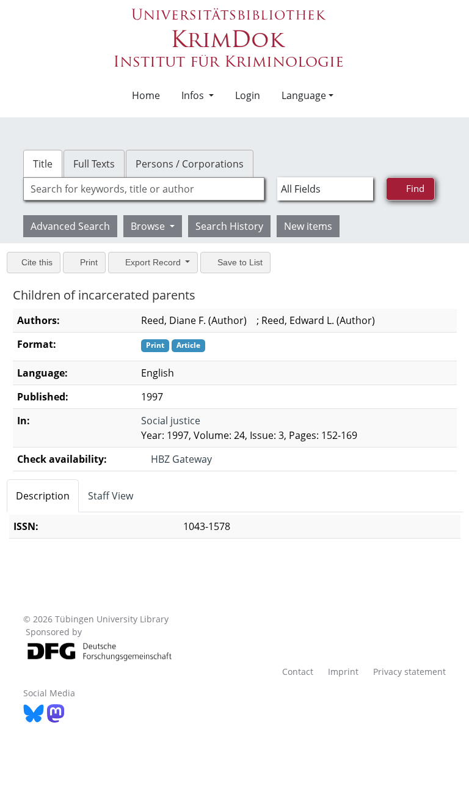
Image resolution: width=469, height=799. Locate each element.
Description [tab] (43, 496)
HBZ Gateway (182, 459)
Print (91, 262)
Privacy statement (409, 671)
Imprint (343, 671)
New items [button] (308, 226)
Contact (297, 671)
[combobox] (143, 189)
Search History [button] (229, 226)
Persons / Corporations (190, 164)
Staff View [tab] (110, 496)
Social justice (170, 420)
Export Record (158, 262)
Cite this (37, 262)
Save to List (247, 262)
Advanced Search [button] (70, 226)
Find (415, 188)
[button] (192, 95)
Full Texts (94, 164)
